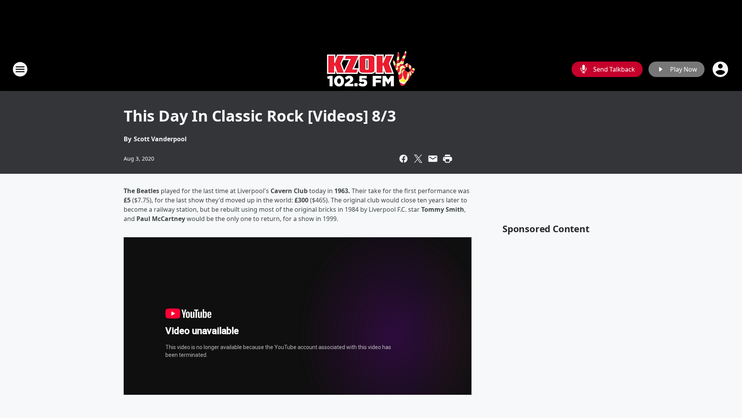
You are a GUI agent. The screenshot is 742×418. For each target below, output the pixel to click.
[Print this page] (447, 158)
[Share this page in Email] (432, 158)
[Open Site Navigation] (20, 69)
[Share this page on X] (418, 158)
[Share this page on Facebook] (403, 158)
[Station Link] (371, 69)
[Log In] (721, 69)
